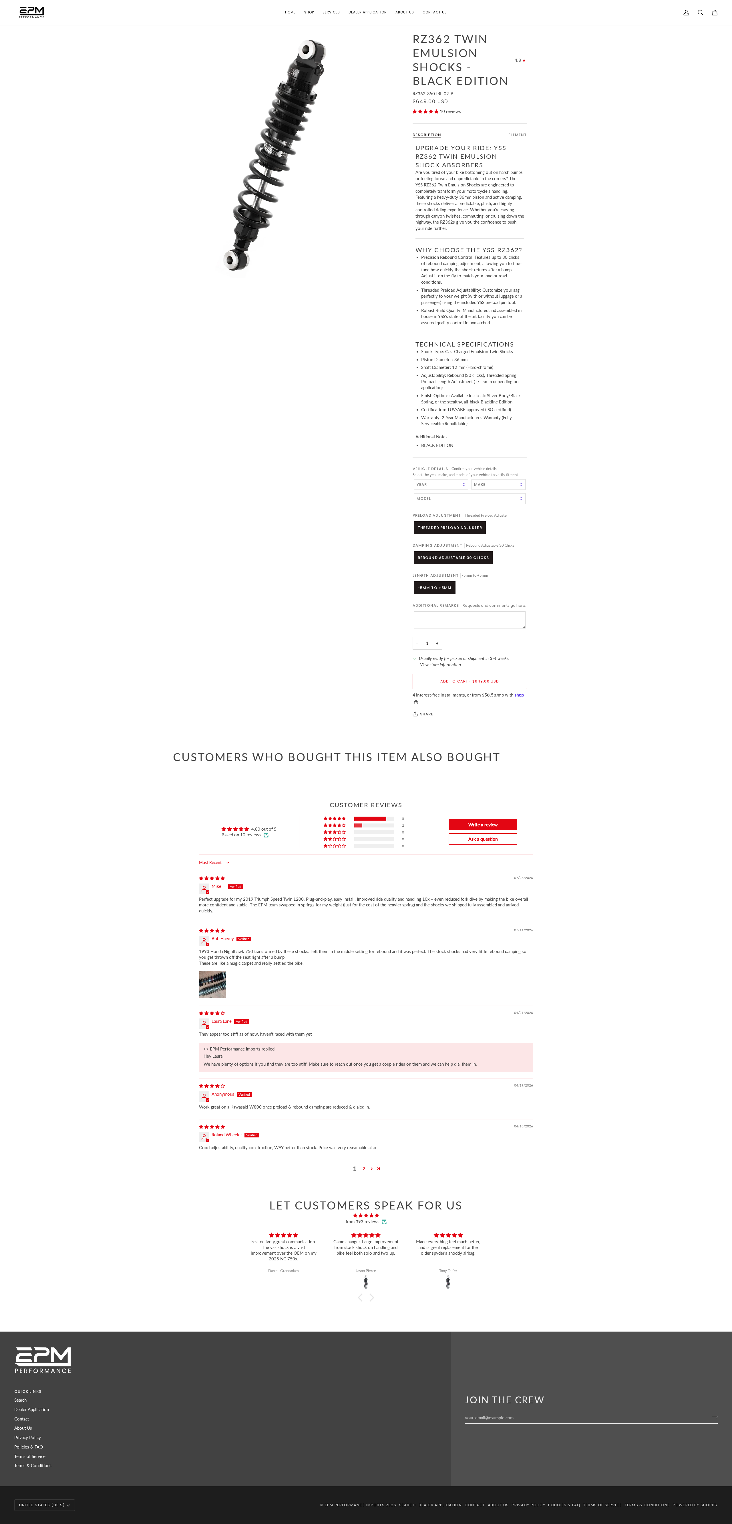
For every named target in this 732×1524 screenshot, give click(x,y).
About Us (23, 1428)
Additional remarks (469, 605)
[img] (212, 878)
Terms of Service (29, 1456)
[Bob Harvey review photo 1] (212, 984)
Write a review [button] (483, 824)
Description (427, 134)
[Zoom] (269, 155)
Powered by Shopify (695, 1505)
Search (20, 1400)
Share (426, 714)
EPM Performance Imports (355, 1505)
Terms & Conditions (32, 1465)
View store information (440, 664)
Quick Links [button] (27, 1391)
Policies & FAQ (28, 1447)
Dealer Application (31, 1409)
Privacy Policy (27, 1437)
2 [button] (364, 1168)
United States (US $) (42, 1505)
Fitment (517, 134)
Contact (21, 1418)
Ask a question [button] (483, 838)
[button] (309, 12)
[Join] (713, 1417)
